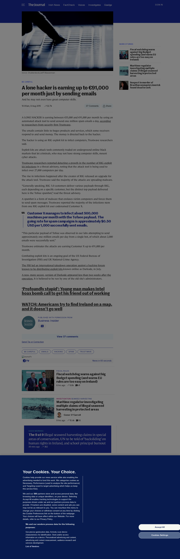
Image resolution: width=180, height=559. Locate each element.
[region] (90, 507)
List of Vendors (32, 546)
